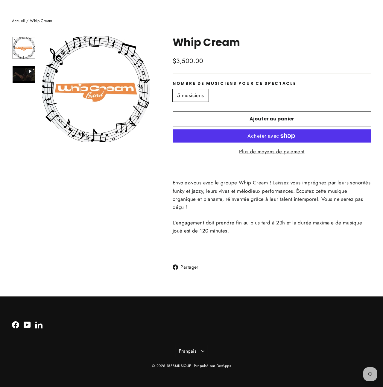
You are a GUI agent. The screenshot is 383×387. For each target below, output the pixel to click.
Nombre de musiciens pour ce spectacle (235, 83)
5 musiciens (190, 95)
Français (187, 351)
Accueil (18, 21)
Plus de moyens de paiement (271, 151)
